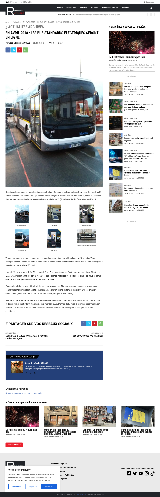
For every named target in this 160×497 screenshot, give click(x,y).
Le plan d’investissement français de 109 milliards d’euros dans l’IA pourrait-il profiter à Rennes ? (139, 156)
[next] (152, 14)
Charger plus (13, 445)
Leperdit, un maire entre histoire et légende (95, 430)
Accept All (49, 487)
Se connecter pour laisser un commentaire (24, 393)
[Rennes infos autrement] (15, 10)
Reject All (33, 487)
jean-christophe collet (131, 110)
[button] (150, 8)
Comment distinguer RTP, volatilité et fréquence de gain (96, 15)
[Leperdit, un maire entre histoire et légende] (116, 139)
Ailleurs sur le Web (130, 101)
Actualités (17, 22)
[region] (32, 479)
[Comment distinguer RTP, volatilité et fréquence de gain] (116, 123)
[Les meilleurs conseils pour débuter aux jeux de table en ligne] (116, 106)
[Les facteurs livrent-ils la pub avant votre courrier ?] (116, 190)
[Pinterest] (19, 49)
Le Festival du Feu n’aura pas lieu (127, 57)
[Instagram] (30, 373)
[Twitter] (13, 49)
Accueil (9, 22)
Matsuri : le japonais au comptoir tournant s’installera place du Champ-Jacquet (137, 89)
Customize (16, 487)
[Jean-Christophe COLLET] (17, 368)
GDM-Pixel (81, 494)
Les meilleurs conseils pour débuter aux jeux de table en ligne (138, 105)
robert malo (128, 126)
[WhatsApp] (25, 49)
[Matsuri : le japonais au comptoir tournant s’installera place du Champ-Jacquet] (116, 89)
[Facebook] (8, 49)
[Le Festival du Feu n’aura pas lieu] (131, 42)
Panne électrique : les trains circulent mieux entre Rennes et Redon (137, 172)
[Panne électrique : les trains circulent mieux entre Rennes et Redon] (116, 173)
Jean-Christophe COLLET (20, 43)
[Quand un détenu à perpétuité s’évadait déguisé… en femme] (116, 206)
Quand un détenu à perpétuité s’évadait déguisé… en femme (136, 206)
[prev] (148, 14)
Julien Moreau (122, 60)
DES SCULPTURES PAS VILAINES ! (88, 336)
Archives (36, 27)
